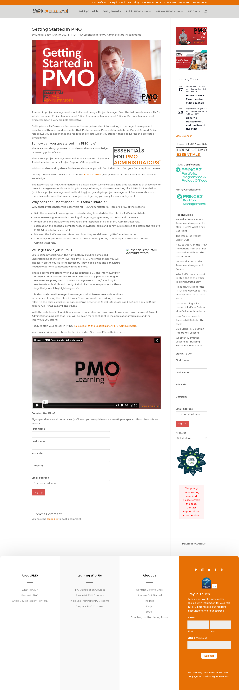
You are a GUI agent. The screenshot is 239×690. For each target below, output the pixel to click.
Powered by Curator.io (194, 544)
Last (212, 631)
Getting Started (110, 11)
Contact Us (170, 2)
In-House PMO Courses (167, 11)
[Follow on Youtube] (209, 569)
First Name (38, 428)
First (190, 631)
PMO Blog (133, 2)
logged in (52, 519)
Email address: (40, 477)
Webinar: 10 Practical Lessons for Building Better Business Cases (189, 341)
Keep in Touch (117, 2)
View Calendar (184, 135)
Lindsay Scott (43, 34)
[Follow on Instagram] (202, 569)
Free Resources (150, 2)
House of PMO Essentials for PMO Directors (195, 99)
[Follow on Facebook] (215, 569)
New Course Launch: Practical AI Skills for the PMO (190, 320)
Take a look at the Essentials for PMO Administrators (105, 325)
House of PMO (99, 2)
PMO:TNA (192, 11)
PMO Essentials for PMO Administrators (100, 34)
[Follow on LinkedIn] (196, 569)
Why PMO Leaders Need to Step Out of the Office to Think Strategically (190, 278)
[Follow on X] (222, 569)
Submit (209, 655)
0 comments (133, 34)
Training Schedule (88, 11)
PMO (73, 34)
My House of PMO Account (193, 2)
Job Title (37, 453)
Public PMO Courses (137, 11)
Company (37, 465)
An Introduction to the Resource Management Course (189, 265)
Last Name (38, 441)
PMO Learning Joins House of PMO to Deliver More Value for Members (190, 307)
